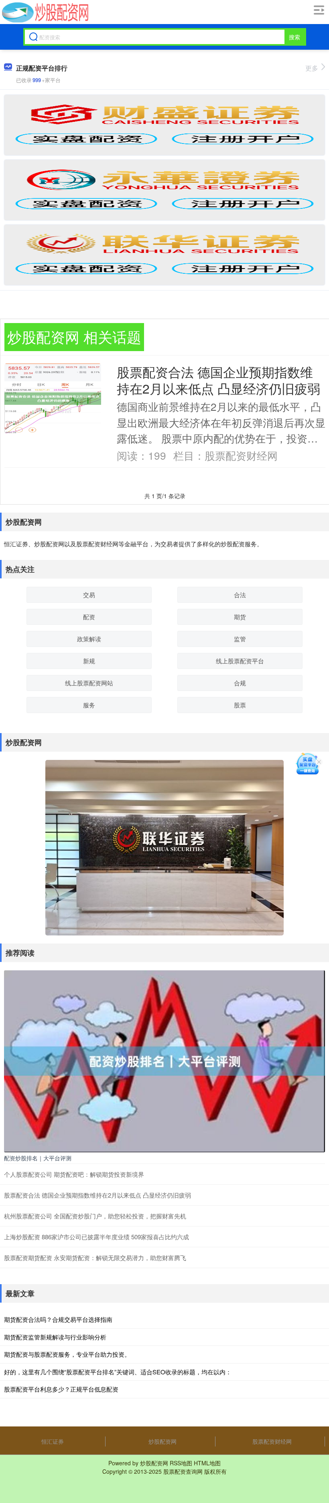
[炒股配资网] (44, 12)
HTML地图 (207, 1463)
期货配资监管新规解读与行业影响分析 (55, 1337)
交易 (89, 594)
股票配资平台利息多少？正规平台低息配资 (61, 1389)
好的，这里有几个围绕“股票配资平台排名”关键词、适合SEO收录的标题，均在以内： (118, 1372)
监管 (240, 638)
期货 (240, 616)
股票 (240, 705)
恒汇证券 (52, 1441)
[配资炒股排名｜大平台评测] (164, 1061)
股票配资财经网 (272, 1441)
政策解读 (89, 638)
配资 (89, 616)
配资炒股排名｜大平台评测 (37, 1158)
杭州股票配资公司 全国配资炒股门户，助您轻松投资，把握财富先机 (95, 1216)
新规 (89, 661)
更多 (311, 68)
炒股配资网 (162, 1441)
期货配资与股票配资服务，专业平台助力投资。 (67, 1354)
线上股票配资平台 (240, 661)
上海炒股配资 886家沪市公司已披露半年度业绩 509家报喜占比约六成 (96, 1236)
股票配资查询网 (183, 1471)
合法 (240, 594)
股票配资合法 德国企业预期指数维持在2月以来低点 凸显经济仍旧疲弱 (218, 380)
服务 (89, 705)
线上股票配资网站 (89, 683)
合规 (240, 683)
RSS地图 (181, 1463)
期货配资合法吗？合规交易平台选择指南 (58, 1319)
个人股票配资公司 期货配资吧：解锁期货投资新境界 (74, 1174)
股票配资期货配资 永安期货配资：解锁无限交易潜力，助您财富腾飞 (95, 1257)
